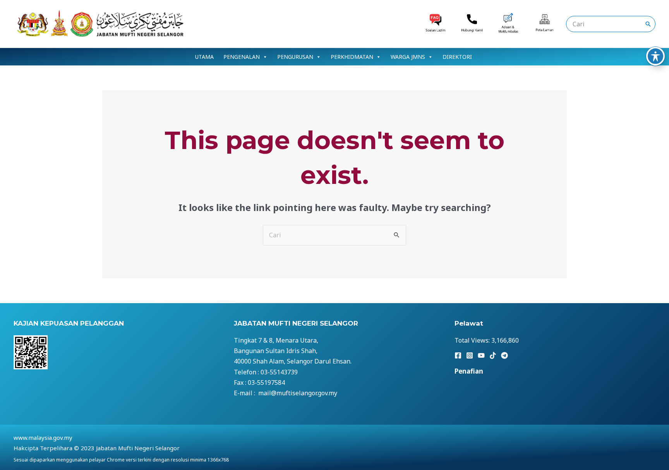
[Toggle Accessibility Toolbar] (655, 56)
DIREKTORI (457, 56)
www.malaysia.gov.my (43, 437)
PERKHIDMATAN (352, 56)
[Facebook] (458, 355)
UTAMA (204, 56)
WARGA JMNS (408, 56)
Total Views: (473, 340)
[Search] (648, 24)
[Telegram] (504, 355)
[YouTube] (481, 355)
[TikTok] (492, 355)
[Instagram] (469, 355)
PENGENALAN (241, 56)
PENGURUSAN (295, 56)
